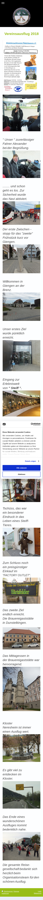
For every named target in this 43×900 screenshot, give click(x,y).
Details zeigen (30, 461)
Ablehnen (21, 474)
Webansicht (37, 893)
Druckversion (8, 891)
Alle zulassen (21, 468)
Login (39, 891)
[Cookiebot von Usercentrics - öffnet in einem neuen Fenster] (30, 424)
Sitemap (16, 891)
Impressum (5, 893)
